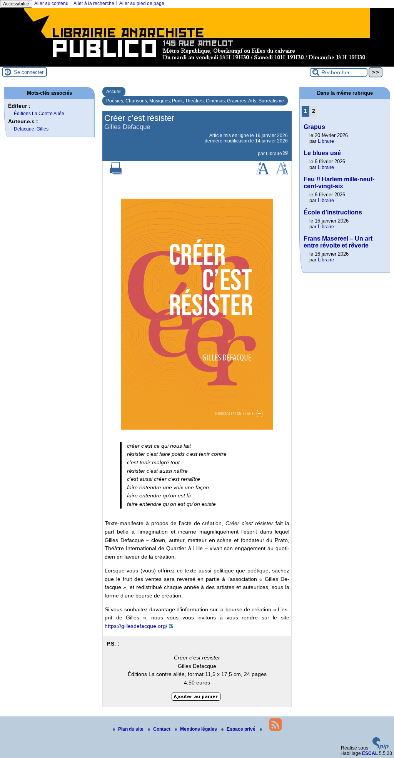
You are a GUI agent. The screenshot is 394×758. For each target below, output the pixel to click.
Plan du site (131, 729)
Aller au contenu (51, 3)
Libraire (274, 153)
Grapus (314, 127)
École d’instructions (333, 212)
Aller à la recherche (93, 3)
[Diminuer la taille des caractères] (281, 173)
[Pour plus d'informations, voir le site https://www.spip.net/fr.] (380, 748)
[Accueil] (197, 64)
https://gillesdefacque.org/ (136, 626)
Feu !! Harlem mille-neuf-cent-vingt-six (339, 182)
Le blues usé (322, 153)
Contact (162, 729)
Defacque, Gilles (31, 129)
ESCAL (370, 753)
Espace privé (242, 729)
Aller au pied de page (141, 3)
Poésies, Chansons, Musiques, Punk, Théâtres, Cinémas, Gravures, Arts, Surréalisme (195, 101)
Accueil (114, 91)
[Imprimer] (116, 173)
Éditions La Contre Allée (39, 113)
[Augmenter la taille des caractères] (262, 173)
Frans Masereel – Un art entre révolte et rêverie (338, 242)
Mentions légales (199, 729)
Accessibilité (16, 4)
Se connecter (28, 72)
